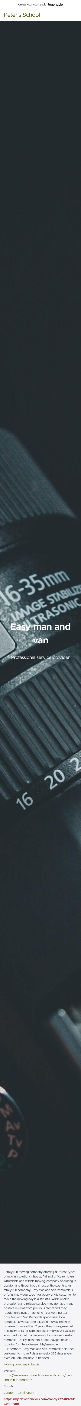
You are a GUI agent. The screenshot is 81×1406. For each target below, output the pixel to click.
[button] (75, 15)
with (33, 4)
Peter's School (22, 15)
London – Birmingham (19, 1392)
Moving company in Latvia (21, 1364)
